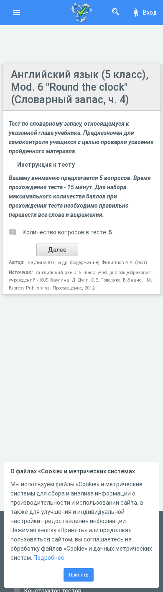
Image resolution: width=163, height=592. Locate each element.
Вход (150, 12)
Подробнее (48, 557)
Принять (78, 575)
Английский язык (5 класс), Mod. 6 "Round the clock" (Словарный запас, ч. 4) (79, 87)
